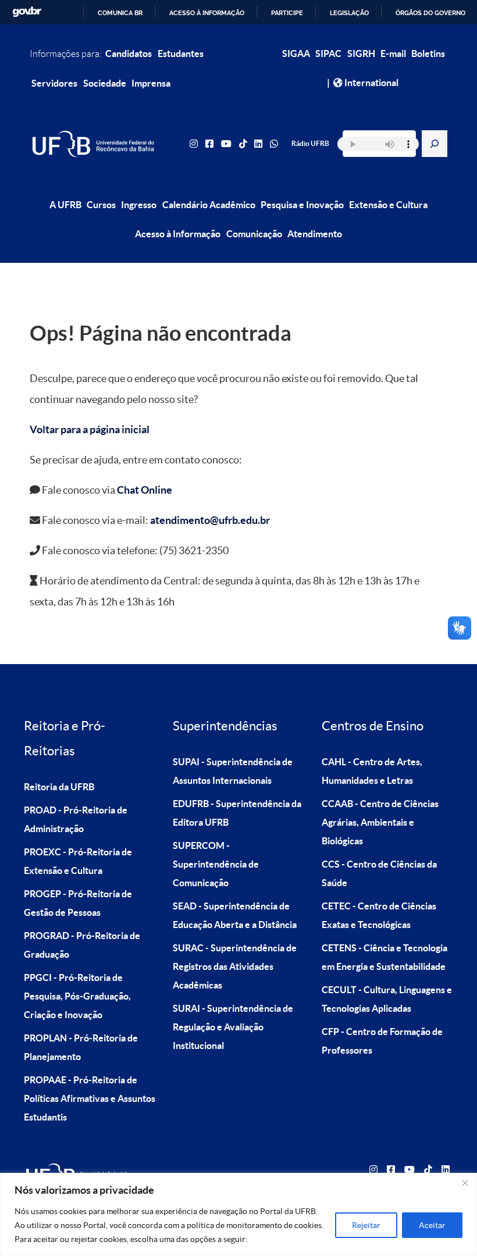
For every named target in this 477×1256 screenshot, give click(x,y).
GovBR (26, 11)
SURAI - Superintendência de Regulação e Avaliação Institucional (233, 1027)
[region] (238, 1214)
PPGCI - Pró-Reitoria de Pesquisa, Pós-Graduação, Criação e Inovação (77, 996)
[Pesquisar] (434, 143)
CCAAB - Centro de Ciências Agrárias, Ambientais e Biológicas (380, 822)
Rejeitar (366, 1225)
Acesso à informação (206, 13)
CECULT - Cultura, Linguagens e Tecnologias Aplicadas (387, 999)
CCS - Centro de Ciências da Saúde (379, 873)
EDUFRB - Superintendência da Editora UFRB (237, 812)
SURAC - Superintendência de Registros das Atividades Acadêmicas (235, 966)
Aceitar (432, 1225)
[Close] (465, 1183)
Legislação (349, 13)
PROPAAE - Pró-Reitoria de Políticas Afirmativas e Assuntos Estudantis (89, 1098)
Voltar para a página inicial (89, 429)
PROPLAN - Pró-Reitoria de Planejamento (81, 1047)
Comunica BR (120, 13)
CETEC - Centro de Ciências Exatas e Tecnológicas (379, 915)
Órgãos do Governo (430, 13)
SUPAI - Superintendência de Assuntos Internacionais (233, 771)
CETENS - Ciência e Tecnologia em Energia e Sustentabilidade (384, 957)
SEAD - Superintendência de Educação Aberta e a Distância (235, 915)
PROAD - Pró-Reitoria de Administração (75, 819)
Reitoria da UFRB (59, 787)
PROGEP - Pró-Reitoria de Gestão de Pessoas (78, 903)
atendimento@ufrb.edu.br (210, 520)
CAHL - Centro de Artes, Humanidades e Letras (372, 771)
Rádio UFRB (310, 143)
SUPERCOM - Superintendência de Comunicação (216, 864)
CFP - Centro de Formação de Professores (382, 1040)
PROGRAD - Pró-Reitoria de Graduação (82, 944)
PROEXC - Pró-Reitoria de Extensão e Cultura (78, 861)
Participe (287, 13)
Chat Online (144, 490)
